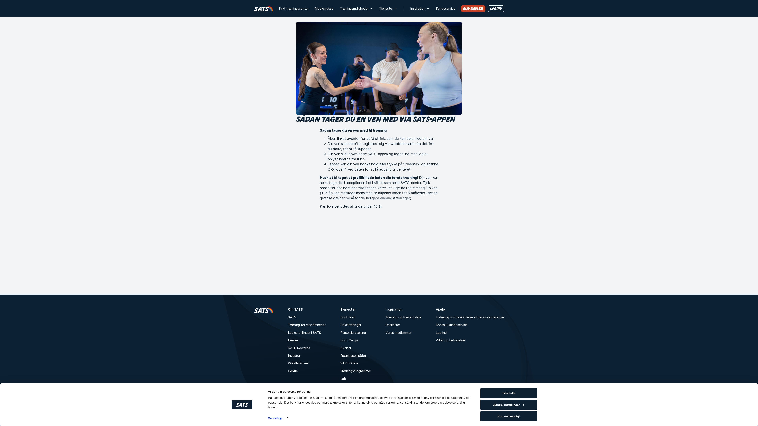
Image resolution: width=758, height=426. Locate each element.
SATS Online (349, 363)
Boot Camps (349, 340)
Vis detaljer (276, 418)
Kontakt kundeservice (452, 325)
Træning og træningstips (403, 317)
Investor (294, 356)
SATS (292, 317)
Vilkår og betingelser (450, 340)
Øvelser (345, 348)
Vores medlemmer (398, 332)
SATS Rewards (299, 348)
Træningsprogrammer (355, 371)
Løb (343, 379)
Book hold (347, 317)
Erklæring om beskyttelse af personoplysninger (470, 317)
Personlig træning (353, 332)
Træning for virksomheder (307, 325)
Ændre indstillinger (506, 404)
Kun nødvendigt (509, 416)
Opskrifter (393, 325)
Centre (293, 371)
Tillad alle (508, 393)
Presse (293, 340)
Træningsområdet (353, 356)
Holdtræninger (350, 325)
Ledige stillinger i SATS (304, 332)
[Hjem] (263, 8)
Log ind (441, 332)
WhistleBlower (298, 363)
